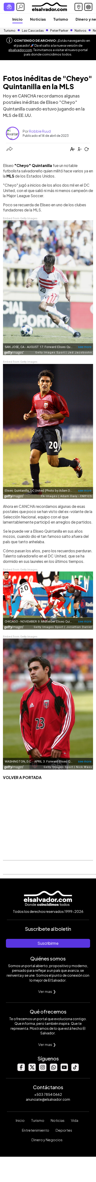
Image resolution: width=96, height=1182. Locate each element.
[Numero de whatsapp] (53, 1069)
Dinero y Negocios (47, 1140)
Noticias (38, 19)
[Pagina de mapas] (78, 7)
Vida (74, 1120)
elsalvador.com (20, 50)
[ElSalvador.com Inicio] (49, 6)
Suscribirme (48, 943)
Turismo (60, 19)
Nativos (80, 30)
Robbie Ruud (40, 131)
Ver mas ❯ (47, 991)
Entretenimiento (35, 1130)
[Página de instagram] (43, 1069)
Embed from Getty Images (20, 218)
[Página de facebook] (21, 1069)
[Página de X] (32, 1069)
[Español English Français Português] (88, 7)
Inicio (17, 19)
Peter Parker (59, 30)
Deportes (64, 1130)
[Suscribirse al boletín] (9, 7)
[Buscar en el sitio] (20, 7)
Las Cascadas (33, 30)
